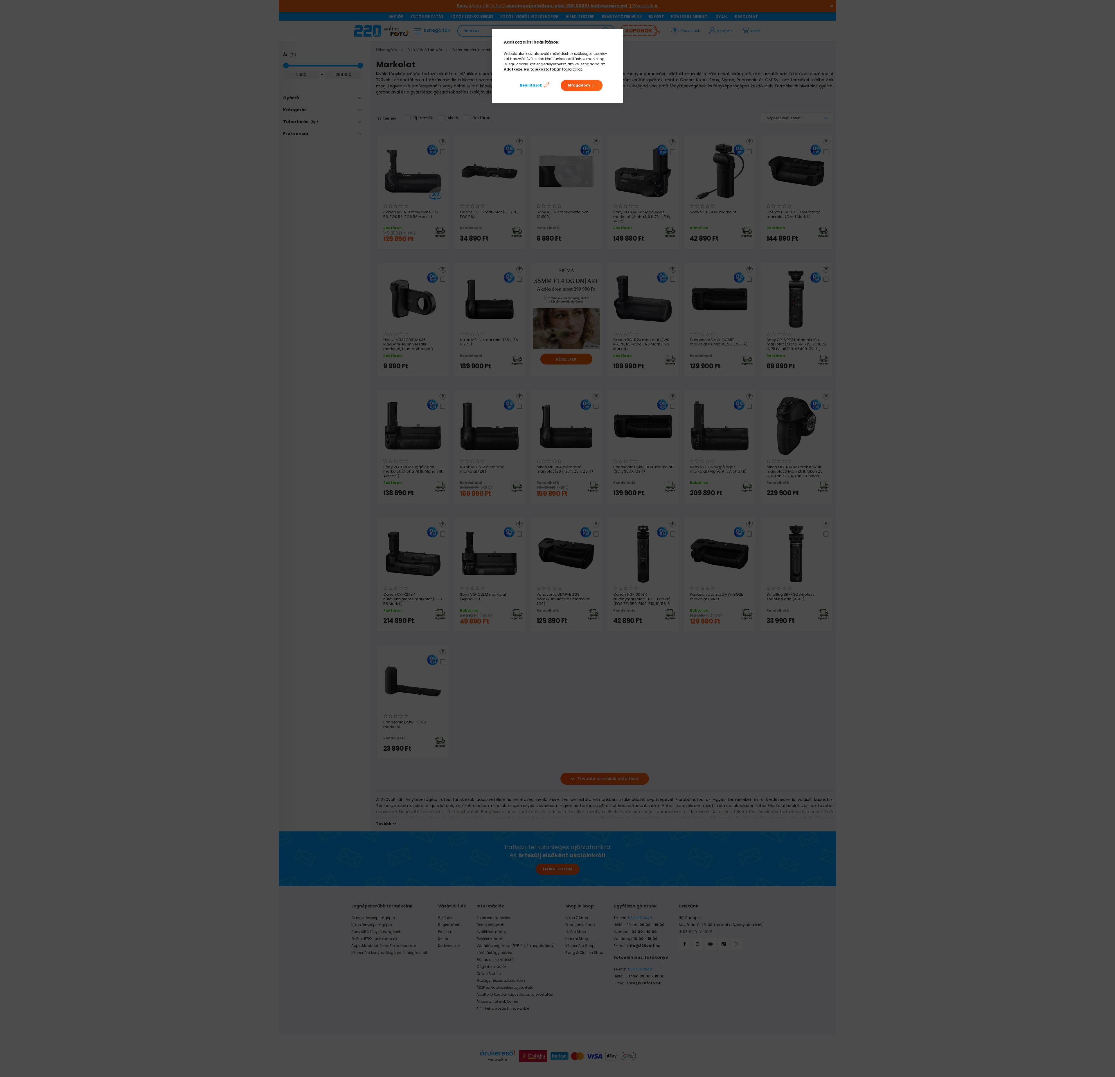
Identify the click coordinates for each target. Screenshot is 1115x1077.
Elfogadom (579, 85)
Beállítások (531, 85)
